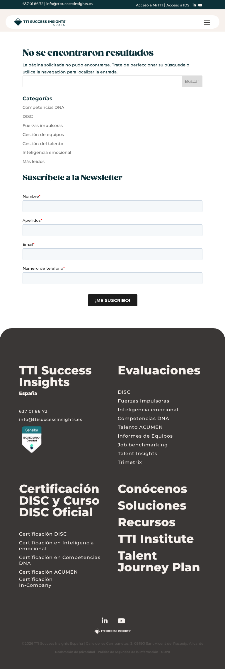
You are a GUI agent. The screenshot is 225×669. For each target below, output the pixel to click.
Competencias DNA (43, 107)
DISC (28, 116)
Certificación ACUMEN (48, 572)
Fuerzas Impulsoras (143, 401)
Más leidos (34, 161)
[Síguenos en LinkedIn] (110, 622)
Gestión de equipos (43, 134)
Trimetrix (130, 462)
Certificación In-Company (36, 582)
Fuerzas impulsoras (43, 125)
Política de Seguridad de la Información (128, 652)
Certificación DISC (43, 534)
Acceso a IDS (177, 5)
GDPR (165, 652)
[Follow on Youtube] (126, 622)
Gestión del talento (43, 143)
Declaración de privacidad (75, 652)
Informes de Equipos (145, 436)
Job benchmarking (143, 445)
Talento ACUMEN (140, 427)
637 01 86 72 (33, 3)
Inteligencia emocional (47, 152)
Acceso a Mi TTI (149, 5)
